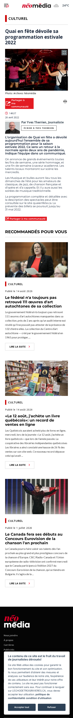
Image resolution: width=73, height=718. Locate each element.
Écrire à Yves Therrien (39, 128)
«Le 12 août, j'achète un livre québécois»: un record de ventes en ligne (32, 420)
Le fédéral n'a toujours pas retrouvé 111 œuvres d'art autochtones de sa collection (33, 302)
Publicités (9, 649)
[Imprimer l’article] (65, 102)
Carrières (9, 644)
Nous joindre (11, 635)
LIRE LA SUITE (18, 346)
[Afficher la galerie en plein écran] (64, 52)
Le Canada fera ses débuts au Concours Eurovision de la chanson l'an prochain (33, 538)
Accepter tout (21, 707)
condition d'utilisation (38, 698)
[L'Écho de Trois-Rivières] (17, 620)
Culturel (18, 18)
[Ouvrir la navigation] (6, 5)
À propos (8, 640)
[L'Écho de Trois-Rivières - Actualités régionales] (36, 5)
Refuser (51, 707)
